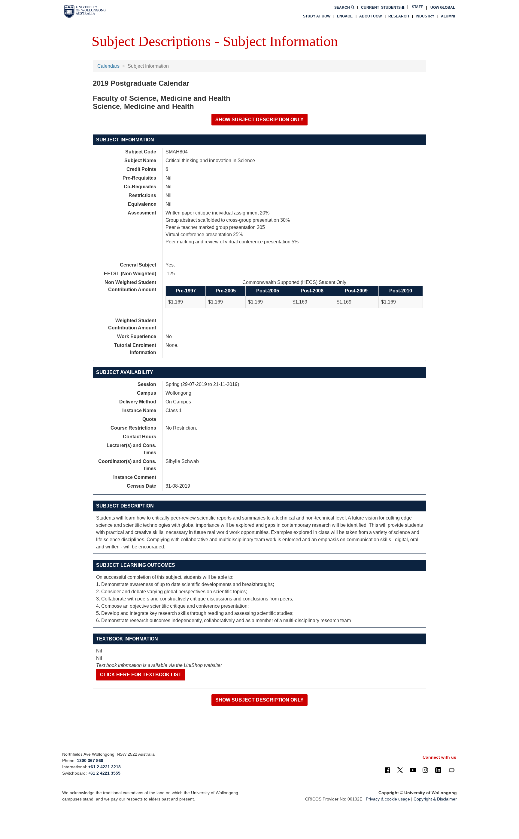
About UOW (370, 16)
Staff (417, 7)
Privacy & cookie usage (388, 799)
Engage (345, 16)
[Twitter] (400, 769)
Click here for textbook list (140, 674)
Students (381, 7)
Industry (425, 16)
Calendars (108, 66)
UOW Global (442, 7)
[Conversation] (451, 769)
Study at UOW (316, 16)
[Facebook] (387, 769)
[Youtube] (413, 769)
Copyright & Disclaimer (435, 799)
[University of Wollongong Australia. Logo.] (85, 11)
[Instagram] (425, 769)
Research (398, 16)
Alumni (448, 16)
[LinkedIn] (438, 769)
